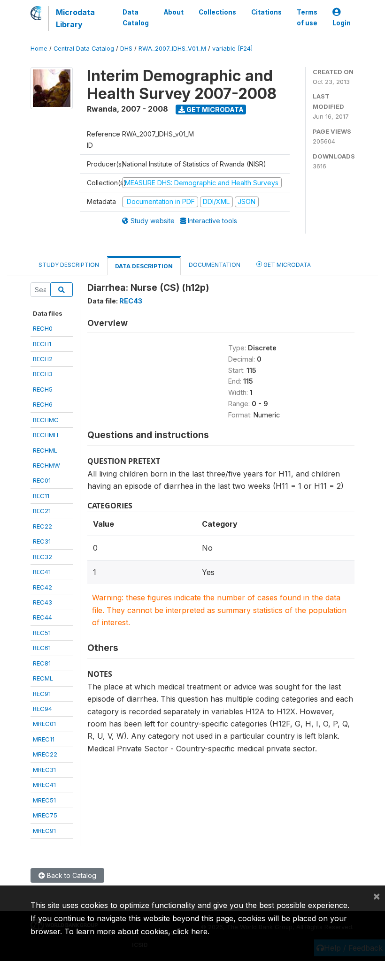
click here (190, 931)
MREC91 (44, 830)
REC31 (42, 541)
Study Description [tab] (68, 264)
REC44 (42, 617)
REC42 (42, 587)
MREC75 (45, 815)
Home (39, 48)
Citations (266, 12)
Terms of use (307, 17)
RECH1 (42, 344)
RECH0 (43, 328)
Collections (217, 12)
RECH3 (43, 374)
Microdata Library (75, 18)
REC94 (42, 708)
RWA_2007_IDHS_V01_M (172, 48)
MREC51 (44, 800)
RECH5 (43, 389)
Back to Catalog (70, 875)
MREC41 (44, 784)
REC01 (42, 480)
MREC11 (43, 739)
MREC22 (45, 754)
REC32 (42, 556)
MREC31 (44, 769)
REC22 (42, 526)
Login (341, 23)
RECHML (45, 450)
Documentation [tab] (214, 264)
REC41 (42, 571)
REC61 (42, 647)
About (174, 12)
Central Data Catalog (84, 48)
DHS (126, 48)
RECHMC (46, 420)
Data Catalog (136, 17)
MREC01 (44, 723)
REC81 (42, 663)
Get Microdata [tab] (286, 264)
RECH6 (43, 404)
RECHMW (46, 465)
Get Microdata (214, 110)
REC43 (42, 602)
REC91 (42, 693)
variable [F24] (232, 48)
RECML (43, 678)
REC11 (41, 495)
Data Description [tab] (144, 266)
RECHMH (45, 435)
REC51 (42, 632)
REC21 (42, 511)
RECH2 (43, 359)
